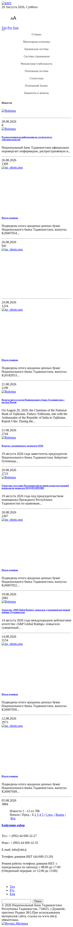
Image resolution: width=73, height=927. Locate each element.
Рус (10, 27)
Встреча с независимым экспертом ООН (22, 445)
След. (49, 814)
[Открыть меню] (3, 30)
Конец (60, 814)
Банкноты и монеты (36, 93)
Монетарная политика (36, 41)
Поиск (38, 901)
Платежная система (36, 71)
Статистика (36, 78)
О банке (36, 34)
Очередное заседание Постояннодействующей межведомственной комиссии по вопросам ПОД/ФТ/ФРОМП (35, 486)
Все (13, 818)
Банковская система (36, 49)
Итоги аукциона (10, 218)
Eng (15, 27)
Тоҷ (4, 27)
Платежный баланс (36, 85)
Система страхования (36, 56)
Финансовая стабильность (36, 63)
